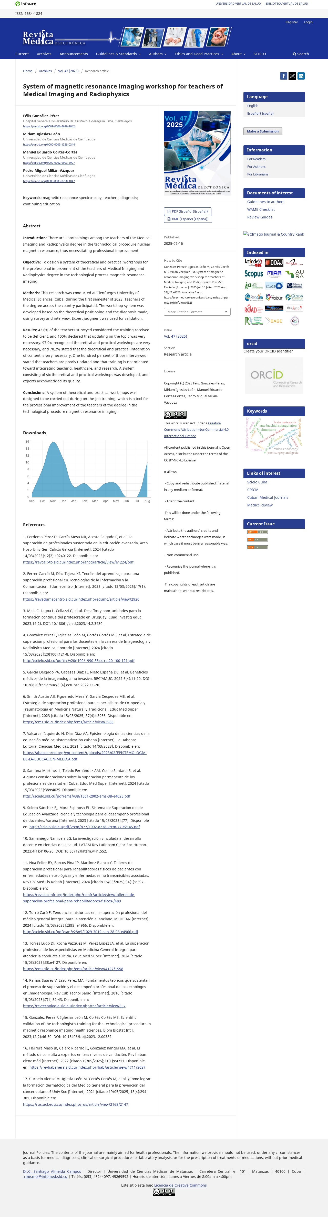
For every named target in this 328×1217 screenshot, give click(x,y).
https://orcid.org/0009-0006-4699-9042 (49, 126)
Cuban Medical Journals (267, 497)
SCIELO (260, 53)
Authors (156, 53)
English (252, 105)
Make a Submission (263, 131)
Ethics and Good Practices (197, 53)
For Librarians (257, 174)
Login (308, 22)
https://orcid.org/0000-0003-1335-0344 (49, 144)
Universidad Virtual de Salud (238, 3)
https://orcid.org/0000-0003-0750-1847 (49, 181)
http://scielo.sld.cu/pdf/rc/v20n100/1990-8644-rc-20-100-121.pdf (79, 660)
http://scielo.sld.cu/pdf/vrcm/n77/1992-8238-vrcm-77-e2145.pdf (84, 826)
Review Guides (259, 217)
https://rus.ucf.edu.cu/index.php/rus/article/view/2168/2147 (75, 1104)
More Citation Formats (185, 311)
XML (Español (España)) (190, 219)
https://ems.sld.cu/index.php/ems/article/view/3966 (68, 722)
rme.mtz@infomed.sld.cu (45, 1176)
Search (302, 53)
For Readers (256, 159)
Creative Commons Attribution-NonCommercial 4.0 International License (196, 429)
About (237, 53)
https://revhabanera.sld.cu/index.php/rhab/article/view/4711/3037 (87, 1067)
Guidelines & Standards (117, 53)
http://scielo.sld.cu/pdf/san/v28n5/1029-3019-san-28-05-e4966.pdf (80, 931)
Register (291, 22)
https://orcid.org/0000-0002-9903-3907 (49, 163)
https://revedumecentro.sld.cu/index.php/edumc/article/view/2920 (81, 599)
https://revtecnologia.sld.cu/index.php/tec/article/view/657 (74, 1005)
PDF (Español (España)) (189, 211)
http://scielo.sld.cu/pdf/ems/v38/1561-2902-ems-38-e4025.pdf (76, 796)
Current (22, 53)
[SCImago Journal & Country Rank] (273, 234)
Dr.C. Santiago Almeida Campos (52, 1171)
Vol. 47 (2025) (68, 71)
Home (28, 71)
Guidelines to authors (265, 201)
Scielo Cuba (257, 482)
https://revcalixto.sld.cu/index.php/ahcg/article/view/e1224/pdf (78, 562)
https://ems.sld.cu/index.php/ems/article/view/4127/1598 (73, 968)
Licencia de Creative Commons (180, 1185)
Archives (44, 53)
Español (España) (260, 113)
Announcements (74, 53)
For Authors (256, 166)
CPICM (253, 489)
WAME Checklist (261, 209)
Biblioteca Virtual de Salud (286, 3)
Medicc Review (260, 505)
